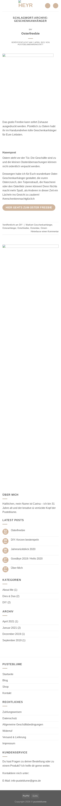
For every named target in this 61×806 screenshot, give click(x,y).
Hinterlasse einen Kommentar (45, 231)
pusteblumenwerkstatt (30, 44)
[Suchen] (47, 5)
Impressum (8, 743)
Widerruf (7, 730)
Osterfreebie (30, 33)
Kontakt (6, 693)
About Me (8, 589)
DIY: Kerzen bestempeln (25, 539)
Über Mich (17, 567)
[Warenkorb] (55, 5)
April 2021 (8, 621)
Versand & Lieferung (14, 737)
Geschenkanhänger (43, 225)
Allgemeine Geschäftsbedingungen (22, 724)
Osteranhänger (9, 228)
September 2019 (12, 640)
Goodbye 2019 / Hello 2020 (27, 558)
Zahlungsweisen (12, 712)
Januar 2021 (9, 627)
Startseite (7, 674)
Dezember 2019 (11, 634)
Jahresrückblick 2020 (23, 549)
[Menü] (4, 6)
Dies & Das (9, 596)
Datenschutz (9, 718)
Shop (5, 686)
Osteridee (34, 228)
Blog (5, 680)
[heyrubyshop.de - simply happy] (25, 5)
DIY (30, 29)
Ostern (44, 228)
